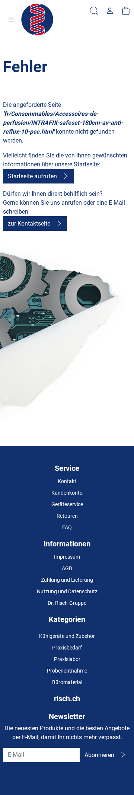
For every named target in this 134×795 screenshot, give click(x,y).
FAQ (67, 527)
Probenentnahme (67, 671)
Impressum (67, 557)
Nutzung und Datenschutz (67, 591)
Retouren (67, 516)
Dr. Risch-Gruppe (67, 603)
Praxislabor (67, 659)
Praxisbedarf (67, 648)
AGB (67, 568)
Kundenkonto (67, 493)
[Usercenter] (110, 11)
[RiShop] (38, 20)
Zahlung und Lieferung (67, 580)
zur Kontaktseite (29, 223)
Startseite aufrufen (32, 176)
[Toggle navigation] (11, 20)
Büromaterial (67, 682)
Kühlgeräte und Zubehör (67, 636)
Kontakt (67, 481)
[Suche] (94, 11)
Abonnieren (99, 755)
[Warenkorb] (126, 11)
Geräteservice (67, 504)
